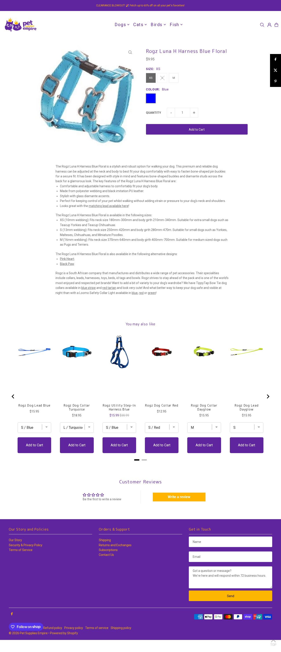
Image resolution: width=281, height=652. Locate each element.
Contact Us (106, 555)
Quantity (153, 112)
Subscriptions (108, 550)
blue (135, 293)
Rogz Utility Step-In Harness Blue (119, 407)
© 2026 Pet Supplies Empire (28, 633)
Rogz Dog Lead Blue (34, 405)
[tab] (136, 460)
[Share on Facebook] (275, 59)
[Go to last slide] (13, 396)
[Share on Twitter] (275, 70)
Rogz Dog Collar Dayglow (204, 407)
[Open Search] (262, 25)
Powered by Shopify (64, 633)
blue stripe (88, 288)
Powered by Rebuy (140, 465)
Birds (156, 24)
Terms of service (96, 628)
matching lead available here (108, 206)
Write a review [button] (179, 497)
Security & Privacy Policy (25, 545)
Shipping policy (121, 628)
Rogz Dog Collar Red (161, 405)
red (141, 293)
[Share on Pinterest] (275, 81)
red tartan (109, 288)
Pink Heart (67, 259)
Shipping (105, 540)
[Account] (269, 25)
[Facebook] (12, 614)
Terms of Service (20, 550)
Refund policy (52, 628)
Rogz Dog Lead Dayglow (246, 407)
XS (151, 77)
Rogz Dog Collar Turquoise (77, 407)
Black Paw (67, 264)
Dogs (120, 24)
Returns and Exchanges (115, 545)
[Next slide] (267, 396)
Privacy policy (73, 628)
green (152, 293)
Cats (138, 24)
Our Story (15, 540)
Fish (174, 24)
